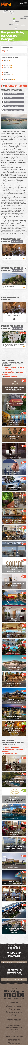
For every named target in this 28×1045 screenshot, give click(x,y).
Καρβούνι (9, 74)
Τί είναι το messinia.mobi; (13, 1023)
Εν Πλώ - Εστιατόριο (14, 700)
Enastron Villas (14, 816)
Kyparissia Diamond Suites (14, 716)
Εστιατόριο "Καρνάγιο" (14, 634)
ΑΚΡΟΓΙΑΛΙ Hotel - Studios (14, 914)
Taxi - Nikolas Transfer (14, 487)
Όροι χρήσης (13, 1029)
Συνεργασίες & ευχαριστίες (13, 1027)
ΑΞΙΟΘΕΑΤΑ (9, 98)
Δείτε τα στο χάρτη (17, 241)
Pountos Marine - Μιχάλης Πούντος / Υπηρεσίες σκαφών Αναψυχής (14, 928)
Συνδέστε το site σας (13, 1025)
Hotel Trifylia (14, 455)
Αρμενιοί (8, 67)
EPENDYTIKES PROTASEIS (12, 106)
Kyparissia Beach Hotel (14, 602)
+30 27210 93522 (15, 1009)
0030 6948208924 (15, 1043)
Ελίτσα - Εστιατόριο (14, 832)
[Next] (25, 268)
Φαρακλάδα (9, 79)
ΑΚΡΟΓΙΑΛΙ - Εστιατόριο (14, 897)
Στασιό (8, 65)
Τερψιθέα (9, 70)
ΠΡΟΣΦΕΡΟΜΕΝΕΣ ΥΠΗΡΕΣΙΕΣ (14, 110)
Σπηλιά (8, 72)
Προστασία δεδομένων (14, 1031)
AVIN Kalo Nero (14, 881)
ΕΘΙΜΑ (7, 102)
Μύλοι (7, 60)
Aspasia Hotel (14, 865)
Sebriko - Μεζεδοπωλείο (14, 536)
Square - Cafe (14, 504)
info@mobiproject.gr (15, 1012)
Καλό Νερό (8, 77)
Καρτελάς (9, 63)
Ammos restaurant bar (14, 683)
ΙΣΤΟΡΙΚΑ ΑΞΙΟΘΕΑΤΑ (11, 94)
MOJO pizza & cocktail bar (14, 520)
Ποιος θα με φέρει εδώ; (15, 86)
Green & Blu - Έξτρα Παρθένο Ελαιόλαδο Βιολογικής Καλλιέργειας (14, 730)
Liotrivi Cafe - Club (14, 667)
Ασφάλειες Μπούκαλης (14, 471)
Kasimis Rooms (14, 651)
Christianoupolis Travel (14, 553)
